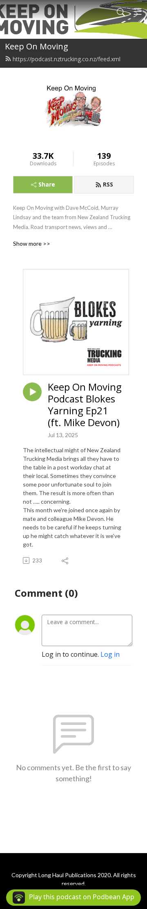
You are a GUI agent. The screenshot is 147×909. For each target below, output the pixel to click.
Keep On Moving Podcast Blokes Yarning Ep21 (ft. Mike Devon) (85, 404)
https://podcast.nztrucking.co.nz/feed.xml (66, 59)
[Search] (121, 11)
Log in (110, 654)
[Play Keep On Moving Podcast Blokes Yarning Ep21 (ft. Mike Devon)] (32, 391)
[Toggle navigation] (137, 11)
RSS (108, 184)
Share (46, 184)
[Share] (65, 560)
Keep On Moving (36, 46)
